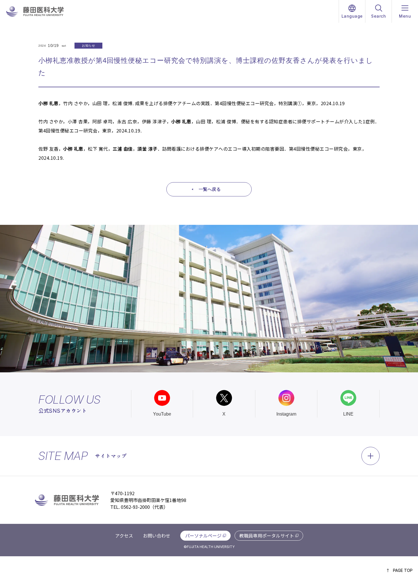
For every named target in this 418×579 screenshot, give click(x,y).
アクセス (124, 535)
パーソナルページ (203, 535)
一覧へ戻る (210, 189)
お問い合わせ (156, 535)
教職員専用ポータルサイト (266, 535)
